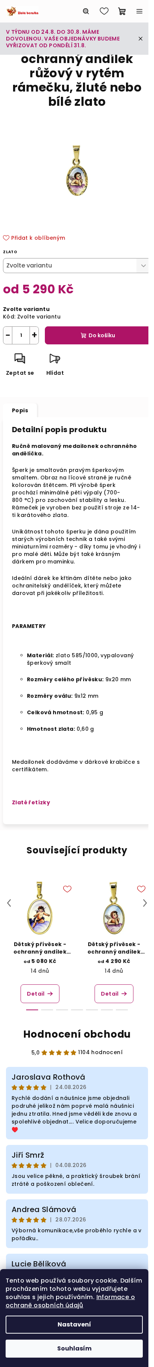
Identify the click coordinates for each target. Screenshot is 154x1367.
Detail (35, 993)
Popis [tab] (20, 410)
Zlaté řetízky (31, 802)
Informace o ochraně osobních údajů (70, 1301)
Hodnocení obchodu (77, 1034)
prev (9, 903)
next (145, 903)
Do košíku (102, 335)
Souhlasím (74, 1348)
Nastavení (74, 1324)
